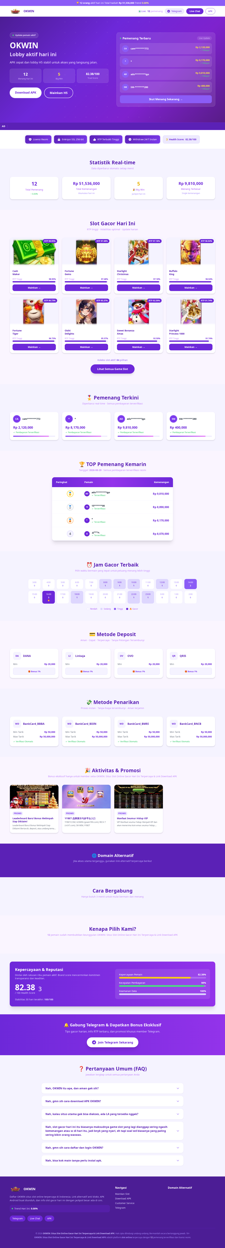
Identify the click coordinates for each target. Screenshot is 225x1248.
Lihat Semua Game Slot (112, 369)
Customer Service (124, 1203)
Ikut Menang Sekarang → (166, 99)
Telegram (176, 11)
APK (210, 11)
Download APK (25, 92)
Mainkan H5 (59, 93)
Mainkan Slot (122, 1193)
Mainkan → (34, 287)
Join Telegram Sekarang (115, 1042)
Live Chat (195, 11)
